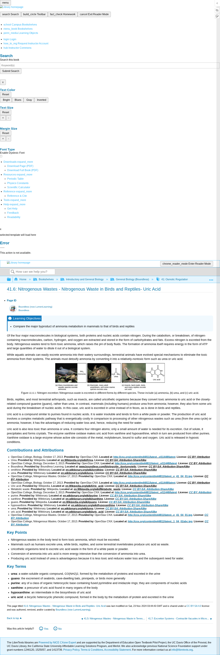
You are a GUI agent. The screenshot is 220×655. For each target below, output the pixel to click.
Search (13, 272)
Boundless (24, 310)
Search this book (9, 59)
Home (23, 279)
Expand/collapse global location (211, 278)
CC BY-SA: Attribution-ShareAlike (153, 489)
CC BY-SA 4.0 (193, 606)
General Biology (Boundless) (132, 279)
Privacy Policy (71, 649)
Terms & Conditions (92, 649)
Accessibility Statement (117, 649)
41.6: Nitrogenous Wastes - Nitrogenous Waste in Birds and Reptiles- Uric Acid (64, 606)
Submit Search (10, 71)
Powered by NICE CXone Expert (58, 642)
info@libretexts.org (182, 649)
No (60, 628)
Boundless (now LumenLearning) (35, 307)
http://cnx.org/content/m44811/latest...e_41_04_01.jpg (160, 476)
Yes (46, 628)
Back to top (13, 618)
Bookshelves (46, 279)
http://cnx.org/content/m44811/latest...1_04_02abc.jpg (160, 521)
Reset (5, 94)
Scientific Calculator (18, 187)
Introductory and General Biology (84, 279)
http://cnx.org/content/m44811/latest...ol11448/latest (144, 457)
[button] (13, 212)
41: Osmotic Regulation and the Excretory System (190, 279)
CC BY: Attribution (200, 492)
